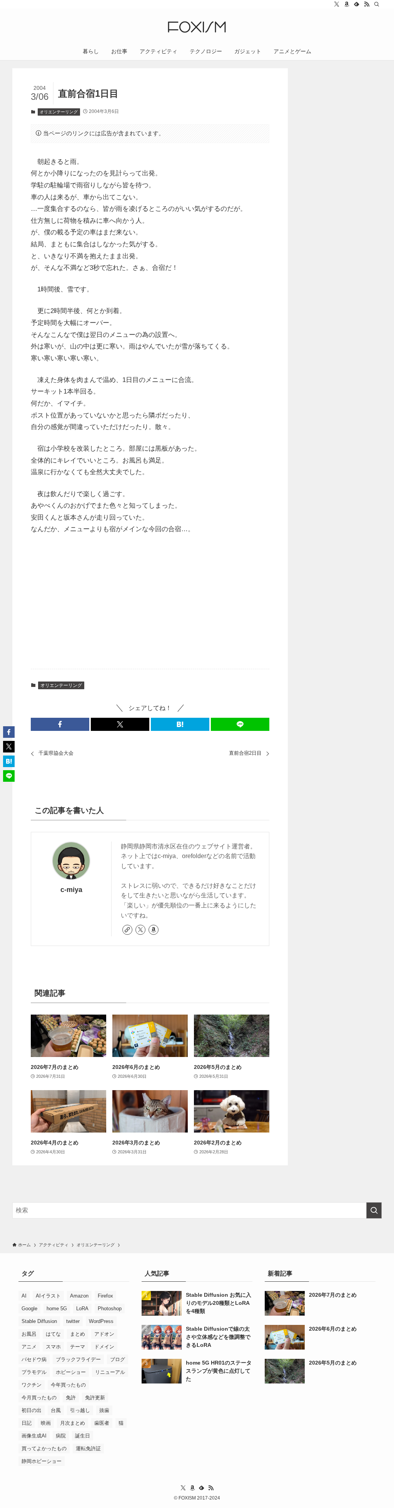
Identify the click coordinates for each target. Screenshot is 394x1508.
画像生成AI (34, 1436)
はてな (53, 1334)
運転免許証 (88, 1448)
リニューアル (110, 1372)
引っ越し (80, 1410)
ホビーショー (71, 1372)
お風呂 (29, 1334)
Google (29, 1308)
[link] (127, 930)
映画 (46, 1423)
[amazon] (347, 4)
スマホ (53, 1347)
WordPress (101, 1321)
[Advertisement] (150, 602)
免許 (71, 1397)
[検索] (377, 4)
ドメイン (104, 1347)
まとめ (77, 1334)
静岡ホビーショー (42, 1461)
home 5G (57, 1308)
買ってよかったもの (44, 1448)
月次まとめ (72, 1423)
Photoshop (110, 1308)
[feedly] (357, 4)
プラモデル (34, 1372)
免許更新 (95, 1397)
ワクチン (32, 1385)
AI (24, 1296)
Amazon (79, 1296)
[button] (60, 724)
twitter (73, 1321)
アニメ (29, 1347)
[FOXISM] (197, 27)
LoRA (82, 1308)
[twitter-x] (337, 4)
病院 (61, 1436)
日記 (27, 1423)
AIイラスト (48, 1296)
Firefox (105, 1296)
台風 (56, 1410)
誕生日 (82, 1436)
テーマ (77, 1347)
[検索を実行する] (374, 1210)
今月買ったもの (39, 1397)
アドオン (104, 1334)
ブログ (117, 1359)
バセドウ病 (34, 1359)
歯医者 (101, 1423)
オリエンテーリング (59, 111)
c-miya (71, 890)
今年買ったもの (68, 1385)
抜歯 (104, 1410)
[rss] (367, 4)
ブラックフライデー (78, 1359)
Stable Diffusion (39, 1321)
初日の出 (32, 1410)
